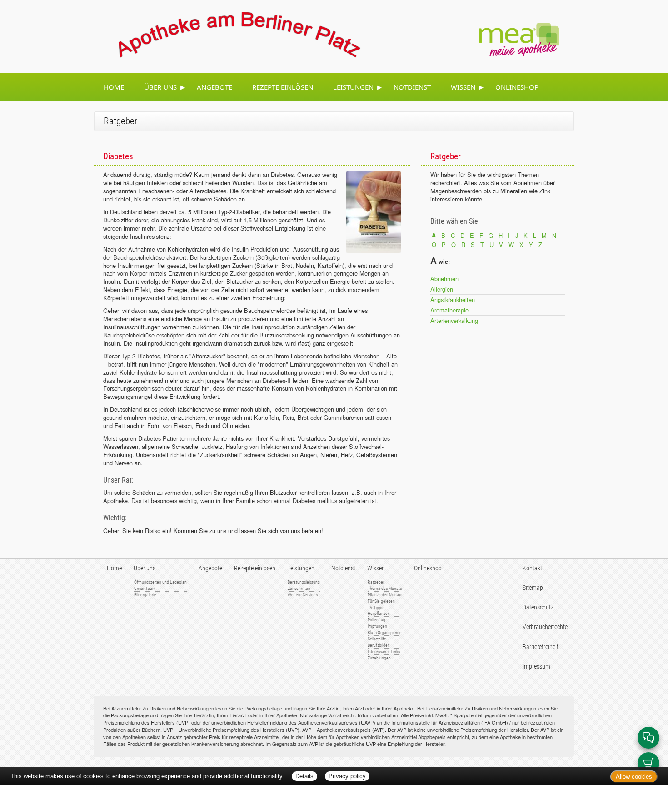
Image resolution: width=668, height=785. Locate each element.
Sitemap (533, 588)
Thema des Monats (385, 588)
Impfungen (377, 626)
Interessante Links (384, 651)
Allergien (441, 289)
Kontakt (532, 568)
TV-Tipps (375, 607)
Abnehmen (444, 278)
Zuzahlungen (379, 657)
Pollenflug (376, 619)
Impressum (536, 666)
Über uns (160, 86)
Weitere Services (303, 594)
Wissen (463, 86)
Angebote (214, 86)
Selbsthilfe (377, 638)
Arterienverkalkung (454, 320)
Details (304, 776)
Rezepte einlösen (282, 86)
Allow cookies (634, 776)
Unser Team (145, 588)
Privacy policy (347, 776)
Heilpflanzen (379, 613)
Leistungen (353, 86)
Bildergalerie (145, 594)
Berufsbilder (378, 645)
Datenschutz (538, 607)
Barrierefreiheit (540, 647)
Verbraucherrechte (545, 627)
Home (114, 86)
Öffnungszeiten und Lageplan (160, 581)
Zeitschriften (299, 588)
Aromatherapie (449, 310)
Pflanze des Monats (385, 594)
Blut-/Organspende (385, 632)
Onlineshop (516, 86)
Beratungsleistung (304, 581)
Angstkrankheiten (452, 299)
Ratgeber (376, 581)
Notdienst (412, 86)
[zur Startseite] (229, 35)
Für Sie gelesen (381, 601)
